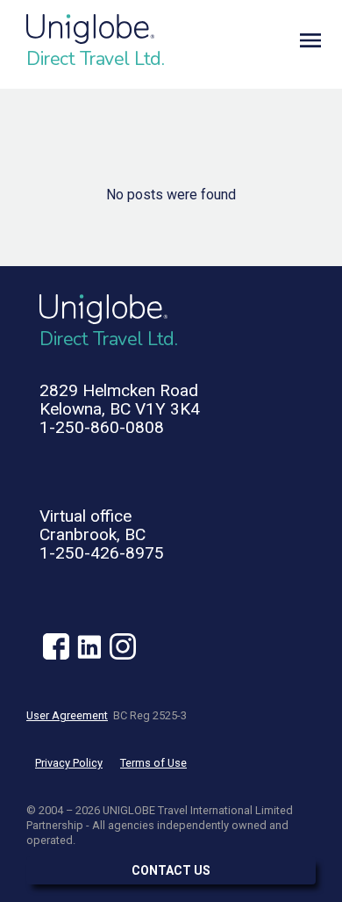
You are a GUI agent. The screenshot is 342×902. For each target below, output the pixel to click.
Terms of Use (153, 762)
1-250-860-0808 (101, 427)
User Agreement (67, 715)
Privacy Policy (69, 762)
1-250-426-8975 (101, 553)
